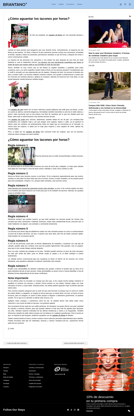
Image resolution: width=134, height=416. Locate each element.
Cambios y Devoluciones (36, 367)
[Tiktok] (71, 410)
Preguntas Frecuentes (35, 386)
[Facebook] (68, 410)
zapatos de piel (17, 110)
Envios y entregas (34, 374)
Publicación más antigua (16, 343)
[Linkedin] (78, 410)
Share (12, 328)
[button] (53, 4)
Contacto (6, 386)
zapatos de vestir (18, 119)
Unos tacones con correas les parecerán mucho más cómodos (31, 188)
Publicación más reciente (75, 343)
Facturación (32, 371)
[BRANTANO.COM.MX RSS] (130, 16)
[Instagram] (75, 410)
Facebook (6, 383)
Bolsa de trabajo (8, 377)
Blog (4, 374)
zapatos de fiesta (55, 35)
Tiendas (5, 371)
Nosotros (6, 367)
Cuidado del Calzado (35, 383)
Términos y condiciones (36, 377)
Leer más (91, 65)
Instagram (6, 380)
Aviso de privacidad (34, 380)
